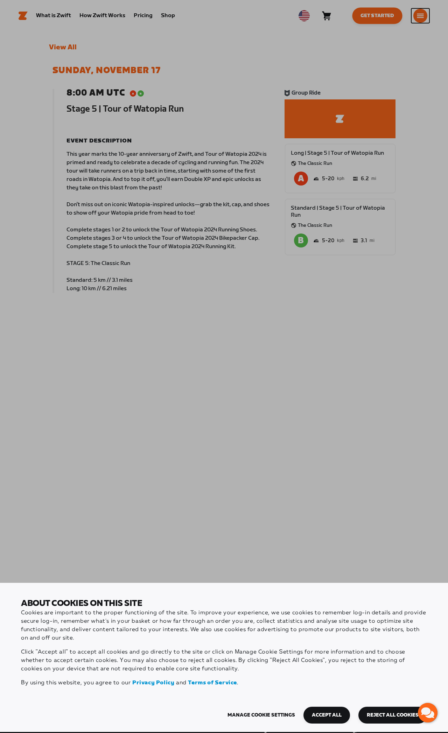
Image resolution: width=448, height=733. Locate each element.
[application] (427, 712)
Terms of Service (212, 682)
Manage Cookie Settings (261, 715)
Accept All (327, 715)
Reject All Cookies (393, 715)
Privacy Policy (153, 682)
